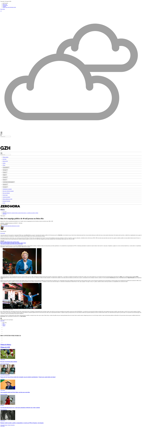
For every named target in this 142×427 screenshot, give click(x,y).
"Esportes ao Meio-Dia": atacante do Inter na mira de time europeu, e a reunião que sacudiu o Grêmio (20, 212)
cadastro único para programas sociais (9, 7)
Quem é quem (5, 195)
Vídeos (4, 165)
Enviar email (2, 233)
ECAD (4, 203)
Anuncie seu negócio (6, 197)
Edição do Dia (5, 161)
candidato (4, 6)
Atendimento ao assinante (7, 189)
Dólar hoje (4, 213)
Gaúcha (4, 163)
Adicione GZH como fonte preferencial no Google (10, 225)
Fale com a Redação (6, 193)
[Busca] (1, 134)
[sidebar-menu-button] (1, 132)
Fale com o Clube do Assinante (8, 191)
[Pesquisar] (1, 153)
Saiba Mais (2, 320)
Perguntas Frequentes (6, 201)
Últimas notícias (5, 157)
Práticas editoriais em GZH (7, 199)
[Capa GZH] (71, 139)
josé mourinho (5, 5)
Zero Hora (4, 159)
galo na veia (5, 4)
